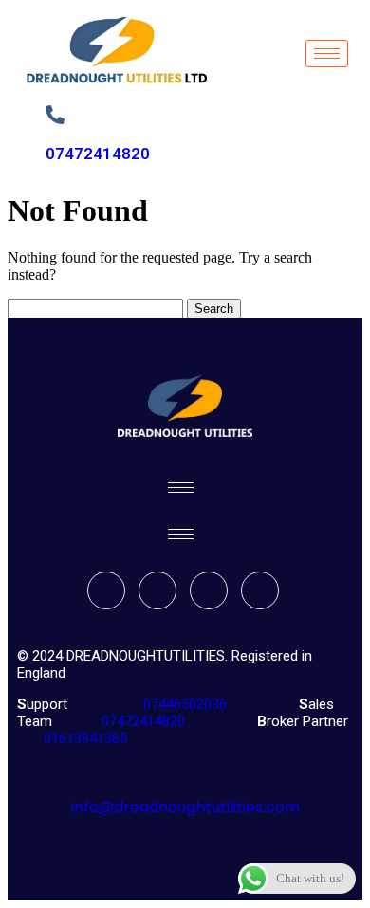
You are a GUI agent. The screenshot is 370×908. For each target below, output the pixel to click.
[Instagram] (260, 590)
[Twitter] (157, 590)
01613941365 (81, 738)
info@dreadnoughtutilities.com (185, 807)
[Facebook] (106, 590)
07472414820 (98, 153)
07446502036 (183, 704)
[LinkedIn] (209, 590)
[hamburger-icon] (326, 53)
